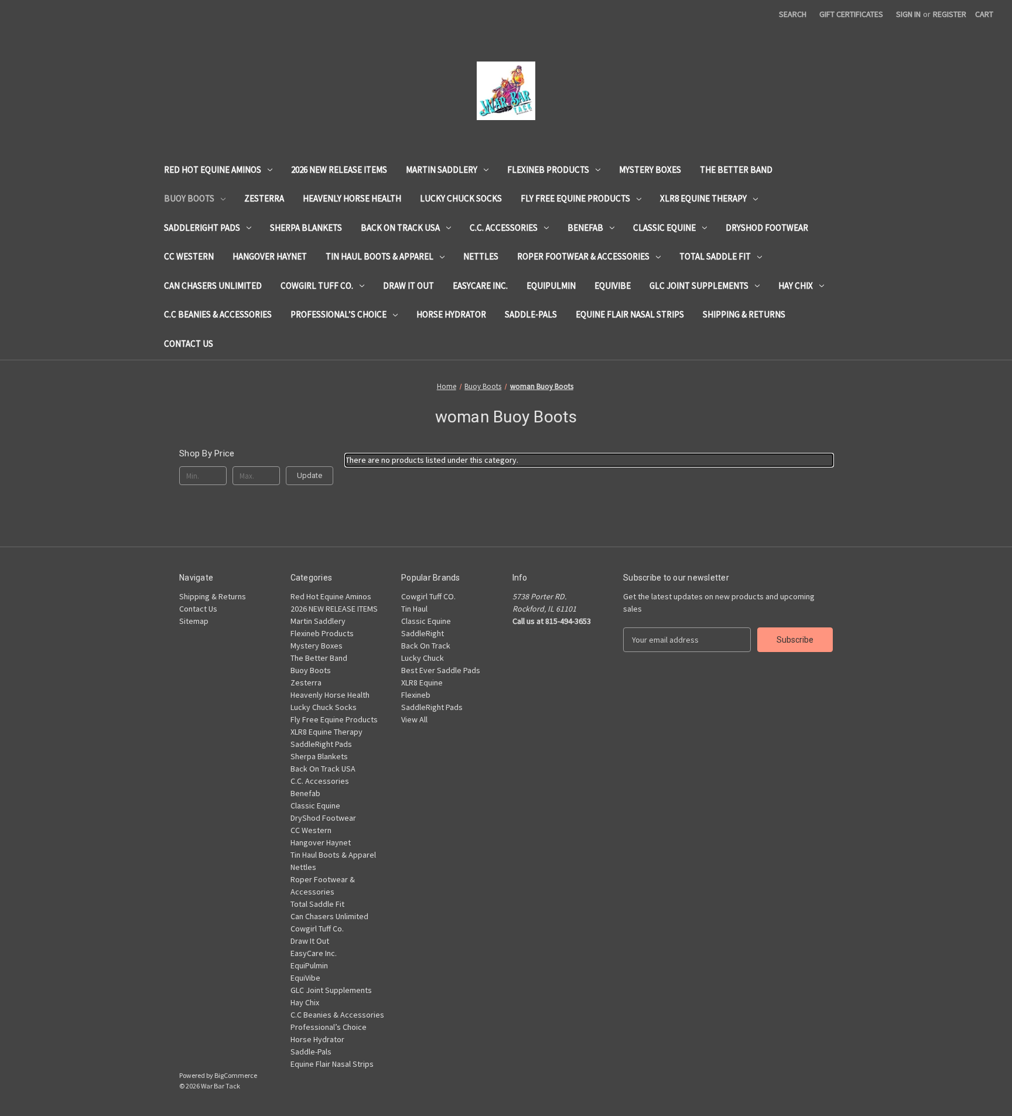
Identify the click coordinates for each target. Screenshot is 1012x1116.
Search (792, 14)
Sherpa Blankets (306, 227)
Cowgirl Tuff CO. (428, 596)
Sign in (908, 14)
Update (309, 475)
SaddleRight (422, 633)
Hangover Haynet (270, 256)
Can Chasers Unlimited (213, 285)
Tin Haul (414, 608)
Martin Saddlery (441, 169)
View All (414, 719)
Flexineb (415, 695)
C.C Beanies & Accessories (218, 314)
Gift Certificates (851, 14)
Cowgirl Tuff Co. (317, 285)
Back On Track (425, 645)
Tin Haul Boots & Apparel (379, 256)
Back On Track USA (400, 227)
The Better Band (736, 169)
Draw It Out (408, 285)
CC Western (189, 256)
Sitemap (193, 621)
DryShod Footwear (767, 227)
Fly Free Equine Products (575, 198)
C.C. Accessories (504, 227)
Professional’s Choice (338, 314)
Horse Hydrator (451, 314)
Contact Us (188, 343)
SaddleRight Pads (202, 227)
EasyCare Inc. (480, 285)
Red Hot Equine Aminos (212, 169)
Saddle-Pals (531, 314)
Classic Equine (664, 227)
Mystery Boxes (650, 169)
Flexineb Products (548, 169)
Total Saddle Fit (715, 256)
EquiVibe (612, 285)
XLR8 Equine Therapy (703, 198)
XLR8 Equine (422, 682)
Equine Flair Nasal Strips (630, 314)
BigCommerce (235, 1075)
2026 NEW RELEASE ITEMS (339, 169)
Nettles (480, 256)
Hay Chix (795, 285)
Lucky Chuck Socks (461, 198)
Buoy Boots (189, 198)
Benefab (585, 227)
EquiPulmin (551, 285)
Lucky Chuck (422, 658)
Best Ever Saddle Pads (440, 670)
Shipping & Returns (744, 314)
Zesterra (264, 198)
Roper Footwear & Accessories (583, 256)
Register (949, 14)
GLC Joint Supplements (698, 285)
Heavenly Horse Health (352, 198)
